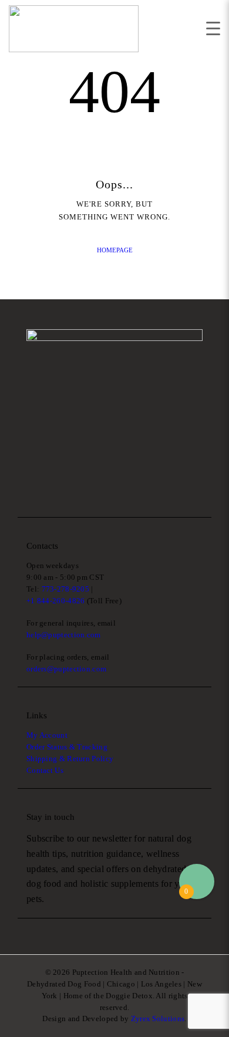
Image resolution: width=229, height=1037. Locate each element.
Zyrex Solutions (158, 1018)
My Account (47, 735)
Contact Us (44, 770)
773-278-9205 (66, 589)
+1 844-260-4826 (55, 600)
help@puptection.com (63, 634)
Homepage (115, 250)
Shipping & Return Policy (69, 758)
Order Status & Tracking (66, 746)
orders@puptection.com (66, 668)
